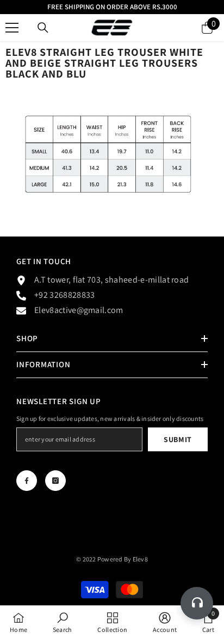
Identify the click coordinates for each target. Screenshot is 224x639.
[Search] (42, 27)
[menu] (11, 27)
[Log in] (181, 28)
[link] (62, 622)
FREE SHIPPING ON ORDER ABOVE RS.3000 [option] (112, 6)
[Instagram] (55, 480)
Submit (178, 439)
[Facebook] (26, 480)
